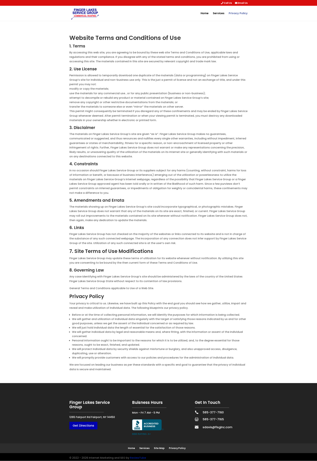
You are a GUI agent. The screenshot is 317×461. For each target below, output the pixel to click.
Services (218, 13)
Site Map (159, 448)
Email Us (242, 3)
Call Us (227, 3)
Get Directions (83, 425)
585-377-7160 (213, 412)
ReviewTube (138, 458)
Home (205, 13)
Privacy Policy (238, 13)
